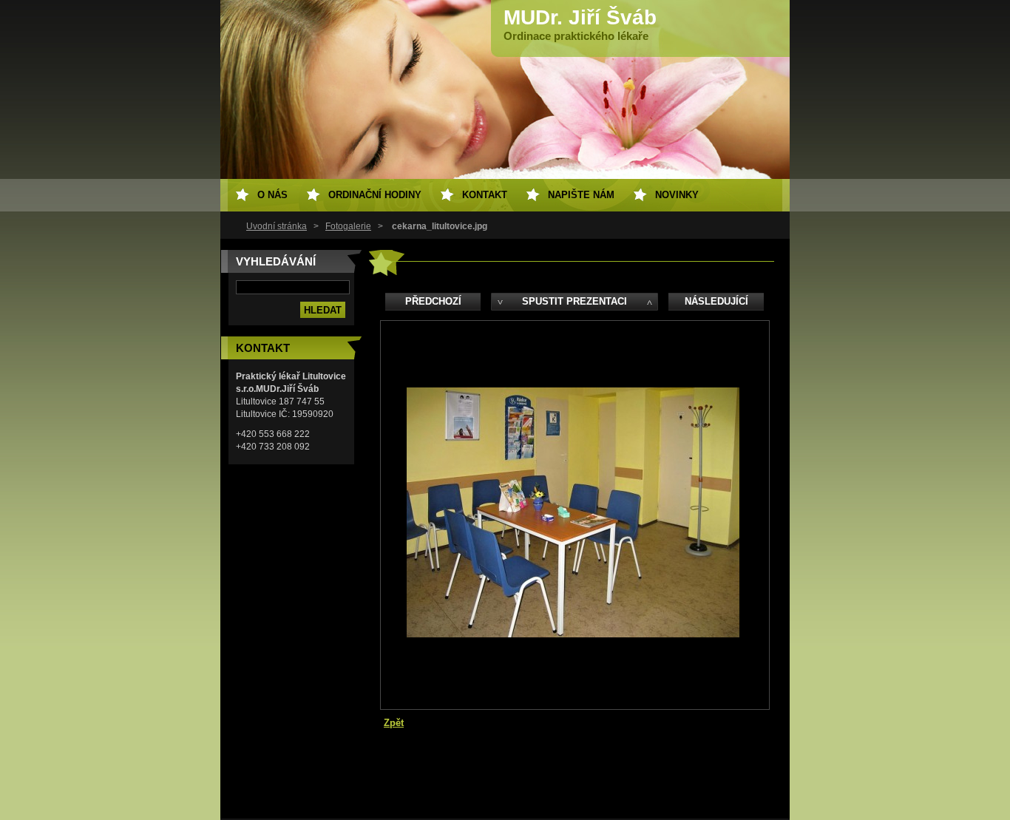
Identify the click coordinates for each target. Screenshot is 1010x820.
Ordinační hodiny (374, 194)
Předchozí (433, 301)
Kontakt (484, 194)
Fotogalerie (348, 226)
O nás (272, 194)
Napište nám (581, 194)
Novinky (677, 194)
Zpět (394, 722)
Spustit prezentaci (574, 301)
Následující (716, 301)
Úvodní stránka (276, 226)
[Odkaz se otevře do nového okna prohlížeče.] (573, 634)
